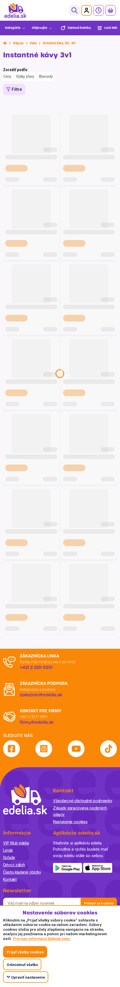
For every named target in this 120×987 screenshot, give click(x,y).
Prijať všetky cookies (25, 952)
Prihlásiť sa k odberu (99, 903)
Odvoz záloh (14, 864)
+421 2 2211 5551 (34, 717)
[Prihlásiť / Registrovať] (86, 10)
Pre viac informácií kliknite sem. (42, 938)
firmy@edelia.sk (37, 722)
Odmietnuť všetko (22, 964)
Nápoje (18, 43)
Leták (8, 850)
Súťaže (9, 857)
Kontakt (10, 879)
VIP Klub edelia (16, 843)
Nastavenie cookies (70, 821)
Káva (33, 43)
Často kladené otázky (22, 872)
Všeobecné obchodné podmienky (82, 800)
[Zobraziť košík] (110, 10)
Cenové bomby (79, 28)
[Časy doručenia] (98, 10)
